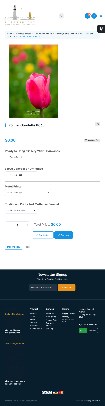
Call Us (83, 330)
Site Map (49, 329)
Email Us (92, 330)
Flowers (89, 33)
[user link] (94, 16)
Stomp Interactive (93, 401)
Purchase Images (23, 33)
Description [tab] (13, 246)
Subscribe (66, 287)
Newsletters (51, 317)
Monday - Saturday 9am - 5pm (68, 319)
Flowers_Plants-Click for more (69, 33)
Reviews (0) (93, 140)
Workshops (34, 326)
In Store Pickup (36, 329)
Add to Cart (43, 235)
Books (32, 319)
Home (9, 33)
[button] (61, 16)
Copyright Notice (50, 324)
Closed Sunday (68, 314)
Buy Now (64, 235)
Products (33, 322)
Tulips (12, 36)
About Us (50, 314)
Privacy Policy (52, 320)
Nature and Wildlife (43, 33)
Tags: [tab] (27, 246)
